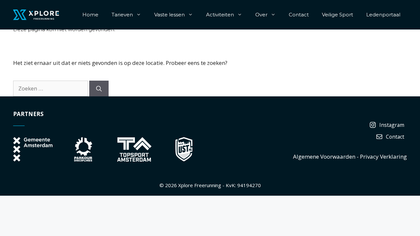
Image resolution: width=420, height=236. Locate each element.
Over (261, 14)
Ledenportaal (383, 14)
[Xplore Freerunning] (36, 14)
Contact (299, 14)
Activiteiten (220, 14)
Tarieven (122, 14)
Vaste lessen (169, 14)
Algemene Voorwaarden (324, 156)
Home (90, 14)
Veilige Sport (337, 14)
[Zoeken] (99, 88)
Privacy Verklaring (383, 156)
